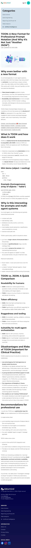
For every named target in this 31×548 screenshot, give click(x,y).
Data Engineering (7, 17)
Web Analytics (6, 24)
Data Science (6, 14)
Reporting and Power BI (9, 20)
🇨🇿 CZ (24, 3)
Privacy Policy (5, 532)
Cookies (3, 535)
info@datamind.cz (9, 498)
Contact (3, 529)
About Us (3, 527)
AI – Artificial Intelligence (10, 27)
